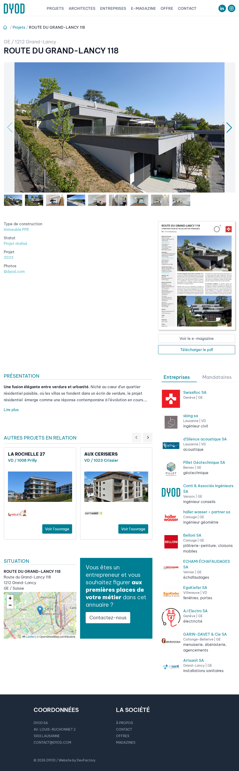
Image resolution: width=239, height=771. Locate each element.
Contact (187, 8)
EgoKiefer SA (195, 587)
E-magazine (143, 8)
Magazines (125, 742)
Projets (55, 8)
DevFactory (86, 760)
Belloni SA (192, 535)
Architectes (82, 8)
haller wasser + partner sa (206, 512)
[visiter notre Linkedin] (222, 8)
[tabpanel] (198, 529)
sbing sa (190, 415)
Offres (122, 736)
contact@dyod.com (52, 742)
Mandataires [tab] (217, 377)
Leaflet (30, 636)
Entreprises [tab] (177, 377)
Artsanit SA (193, 660)
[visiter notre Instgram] (231, 8)
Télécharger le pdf (196, 349)
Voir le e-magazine (196, 338)
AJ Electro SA (195, 611)
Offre (167, 8)
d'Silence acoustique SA (205, 439)
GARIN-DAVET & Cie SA (205, 634)
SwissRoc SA (195, 392)
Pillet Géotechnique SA (204, 462)
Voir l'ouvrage (57, 529)
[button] (40, 610)
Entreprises (113, 8)
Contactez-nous (108, 617)
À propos (124, 723)
